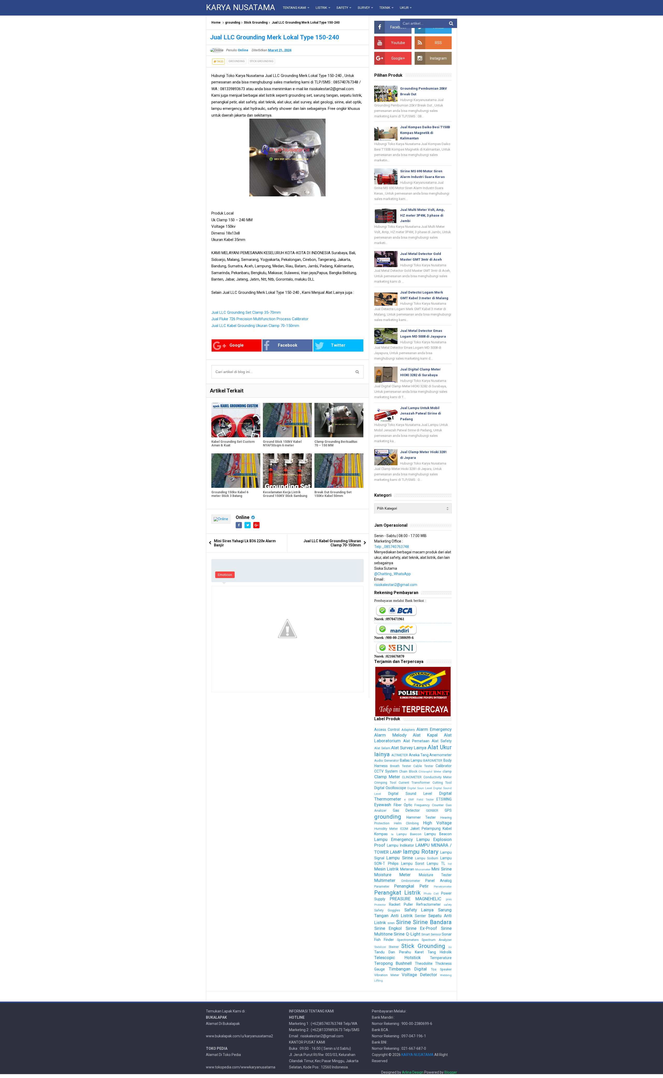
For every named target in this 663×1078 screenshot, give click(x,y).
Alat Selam (382, 748)
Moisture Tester (435, 875)
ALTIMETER (399, 755)
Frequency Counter (428, 805)
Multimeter (384, 880)
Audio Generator (386, 760)
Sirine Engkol (388, 928)
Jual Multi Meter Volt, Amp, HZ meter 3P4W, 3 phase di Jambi (422, 215)
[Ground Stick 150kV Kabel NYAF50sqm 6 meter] (287, 420)
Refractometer (428, 904)
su (450, 947)
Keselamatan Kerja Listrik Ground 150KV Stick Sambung (285, 494)
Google (236, 345)
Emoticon (225, 575)
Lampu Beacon (438, 834)
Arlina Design (412, 1072)
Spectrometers (408, 940)
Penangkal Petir (411, 886)
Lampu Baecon (409, 834)
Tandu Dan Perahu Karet (398, 952)
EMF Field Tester (421, 799)
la (392, 834)
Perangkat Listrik (397, 892)
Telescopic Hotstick (397, 957)
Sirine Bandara (432, 922)
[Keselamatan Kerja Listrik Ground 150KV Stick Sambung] (287, 470)
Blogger (450, 1072)
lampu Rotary (420, 851)
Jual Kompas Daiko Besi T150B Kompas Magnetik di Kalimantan (425, 132)
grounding (232, 22)
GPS (448, 810)
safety (448, 904)
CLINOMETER (412, 777)
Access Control (387, 729)
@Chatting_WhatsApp (392, 574)
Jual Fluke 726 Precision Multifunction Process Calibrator (259, 319)
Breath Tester (400, 766)
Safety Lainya (419, 909)
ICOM (404, 829)
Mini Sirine (441, 869)
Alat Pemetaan (416, 741)
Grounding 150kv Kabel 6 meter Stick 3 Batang (229, 494)
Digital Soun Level (419, 788)
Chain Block (408, 771)
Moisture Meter (392, 874)
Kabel (447, 828)
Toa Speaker (441, 969)
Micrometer (422, 869)
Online (242, 517)
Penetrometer (443, 886)
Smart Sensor (431, 934)
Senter (420, 916)
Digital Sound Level (410, 793)
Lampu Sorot (412, 863)
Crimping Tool (385, 782)
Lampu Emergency (393, 839)
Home (216, 22)
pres (449, 899)
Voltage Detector (419, 974)
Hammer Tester (421, 817)
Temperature (441, 958)
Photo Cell (431, 893)
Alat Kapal (425, 735)
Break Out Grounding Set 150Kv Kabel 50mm (332, 494)
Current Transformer (414, 782)
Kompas (381, 834)
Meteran (407, 869)
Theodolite (424, 963)
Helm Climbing (406, 823)
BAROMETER (432, 760)
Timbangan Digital (408, 969)
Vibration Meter (386, 975)
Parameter (381, 886)
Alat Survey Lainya (409, 747)
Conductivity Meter (437, 777)
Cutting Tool (442, 782)
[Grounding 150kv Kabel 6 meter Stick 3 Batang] (235, 470)
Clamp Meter (387, 776)
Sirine (403, 922)
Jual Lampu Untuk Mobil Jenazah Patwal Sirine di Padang (420, 413)
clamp (447, 771)
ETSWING (444, 799)
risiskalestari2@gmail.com (395, 585)
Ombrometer (410, 881)
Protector (380, 904)
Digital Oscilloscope (390, 788)
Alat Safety (442, 741)
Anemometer (440, 755)
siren (391, 923)
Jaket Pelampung (425, 828)
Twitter (338, 345)
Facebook (287, 345)
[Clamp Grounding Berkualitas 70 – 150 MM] (338, 420)
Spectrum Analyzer (437, 940)
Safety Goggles (387, 910)
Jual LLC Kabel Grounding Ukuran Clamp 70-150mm (255, 325)
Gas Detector (406, 810)
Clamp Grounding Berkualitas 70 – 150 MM (335, 443)
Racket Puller (401, 904)
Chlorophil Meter (430, 771)
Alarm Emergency (434, 729)
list (450, 864)
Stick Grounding (256, 22)
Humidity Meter (386, 829)
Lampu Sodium (426, 858)
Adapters (408, 730)
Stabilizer (380, 947)
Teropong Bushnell (393, 963)
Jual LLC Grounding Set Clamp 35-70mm (246, 312)
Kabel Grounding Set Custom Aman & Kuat (233, 443)
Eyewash (382, 804)
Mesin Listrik (386, 869)
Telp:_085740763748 (391, 547)
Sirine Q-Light (407, 934)
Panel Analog (438, 881)
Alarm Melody (390, 735)
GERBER (432, 810)
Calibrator (444, 766)
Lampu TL (436, 863)
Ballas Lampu (411, 760)
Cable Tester (423, 766)
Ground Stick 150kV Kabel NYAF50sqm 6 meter (282, 443)
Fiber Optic (403, 805)
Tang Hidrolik (440, 952)
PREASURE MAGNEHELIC (415, 898)
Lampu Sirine (399, 857)
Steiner (394, 947)
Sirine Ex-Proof (421, 928)
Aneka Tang (419, 755)
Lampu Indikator (400, 845)
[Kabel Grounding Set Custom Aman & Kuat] (235, 420)
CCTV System (386, 771)
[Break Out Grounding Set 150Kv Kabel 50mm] (338, 470)
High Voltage (437, 822)
